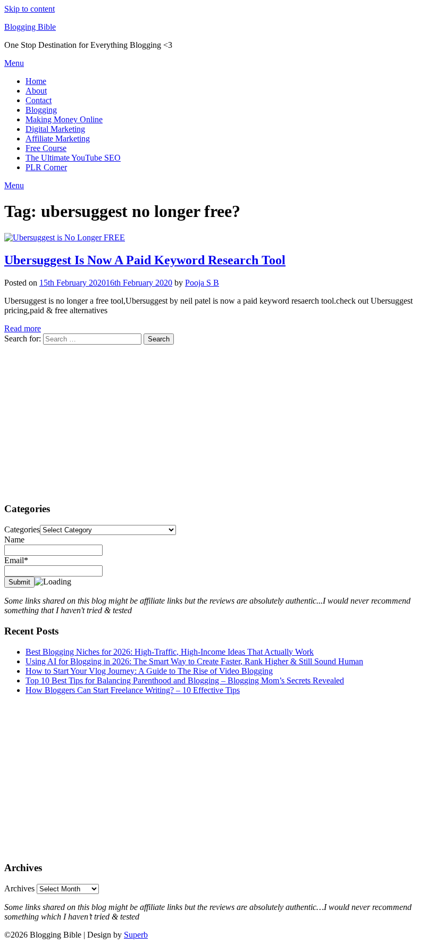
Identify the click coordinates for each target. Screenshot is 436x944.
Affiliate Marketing (58, 138)
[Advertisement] (218, 419)
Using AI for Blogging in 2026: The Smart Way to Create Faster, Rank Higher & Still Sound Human (194, 661)
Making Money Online (64, 119)
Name (14, 539)
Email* (16, 560)
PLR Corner (46, 167)
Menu (14, 63)
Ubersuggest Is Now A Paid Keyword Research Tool (145, 260)
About (36, 90)
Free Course (46, 148)
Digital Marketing (55, 128)
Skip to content (29, 8)
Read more (22, 328)
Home (36, 81)
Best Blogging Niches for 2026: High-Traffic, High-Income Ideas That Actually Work (170, 651)
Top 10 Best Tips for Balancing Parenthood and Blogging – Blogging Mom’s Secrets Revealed (185, 680)
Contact (39, 100)
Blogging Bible (30, 26)
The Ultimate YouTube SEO (73, 157)
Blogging (41, 109)
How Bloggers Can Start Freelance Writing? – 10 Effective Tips (133, 690)
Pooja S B (202, 282)
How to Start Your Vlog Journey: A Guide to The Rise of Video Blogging (149, 670)
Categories (22, 529)
